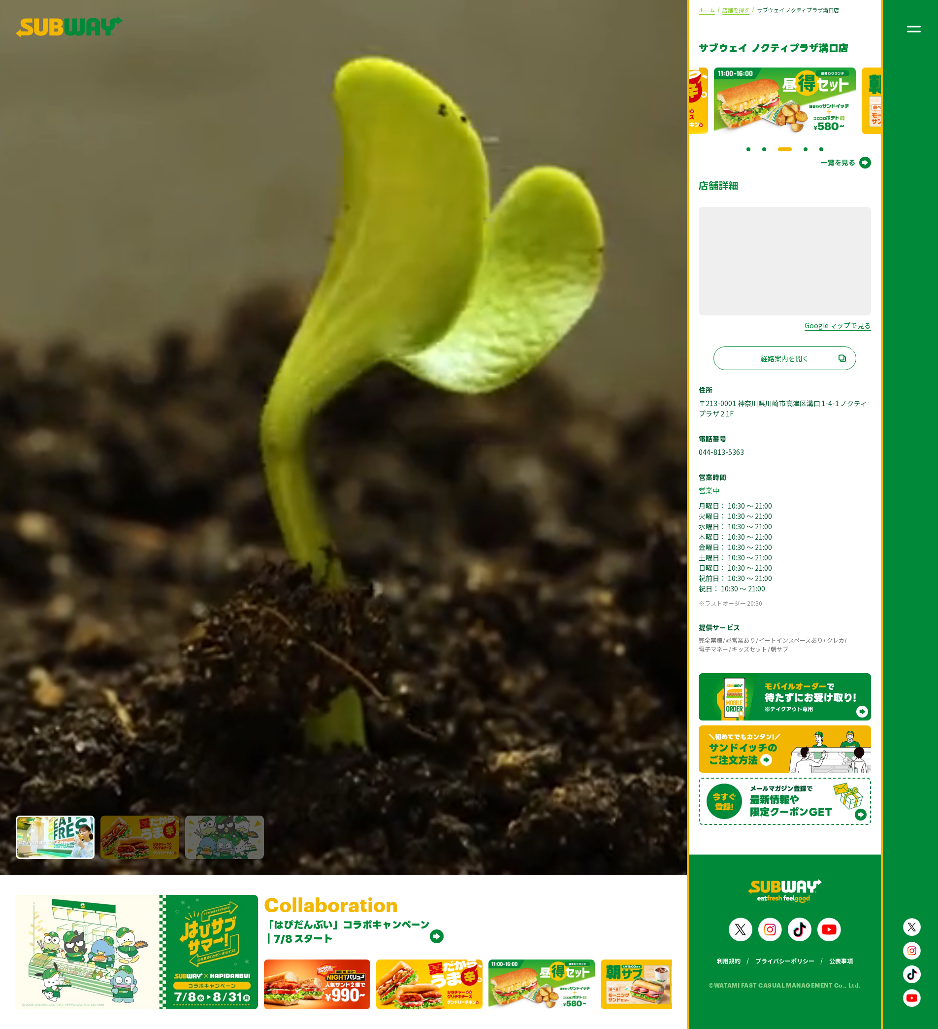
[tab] (748, 149)
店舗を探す (735, 10)
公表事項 (841, 961)
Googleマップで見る (838, 325)
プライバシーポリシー (784, 961)
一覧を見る (838, 162)
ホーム (707, 10)
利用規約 (729, 961)
